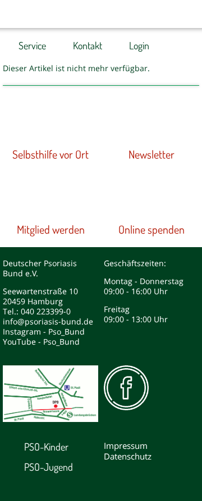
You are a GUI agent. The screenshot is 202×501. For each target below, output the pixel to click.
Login (139, 45)
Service (32, 45)
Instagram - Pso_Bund (44, 331)
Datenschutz (128, 456)
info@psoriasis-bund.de (48, 321)
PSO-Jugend (48, 467)
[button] (162, 14)
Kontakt (87, 45)
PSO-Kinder (46, 446)
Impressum (126, 445)
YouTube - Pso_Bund (41, 341)
